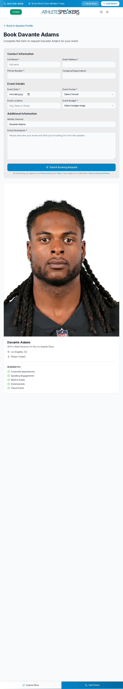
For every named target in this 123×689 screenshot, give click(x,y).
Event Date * (13, 89)
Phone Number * (15, 70)
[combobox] (89, 94)
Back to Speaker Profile (20, 25)
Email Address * (70, 59)
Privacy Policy (46, 173)
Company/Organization (74, 70)
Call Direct (111, 3)
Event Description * (17, 130)
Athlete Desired (15, 119)
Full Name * (13, 59)
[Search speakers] (101, 12)
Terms (59, 173)
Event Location (15, 100)
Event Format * (69, 89)
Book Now (91, 3)
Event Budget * (70, 100)
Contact (15, 12)
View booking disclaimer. (99, 173)
